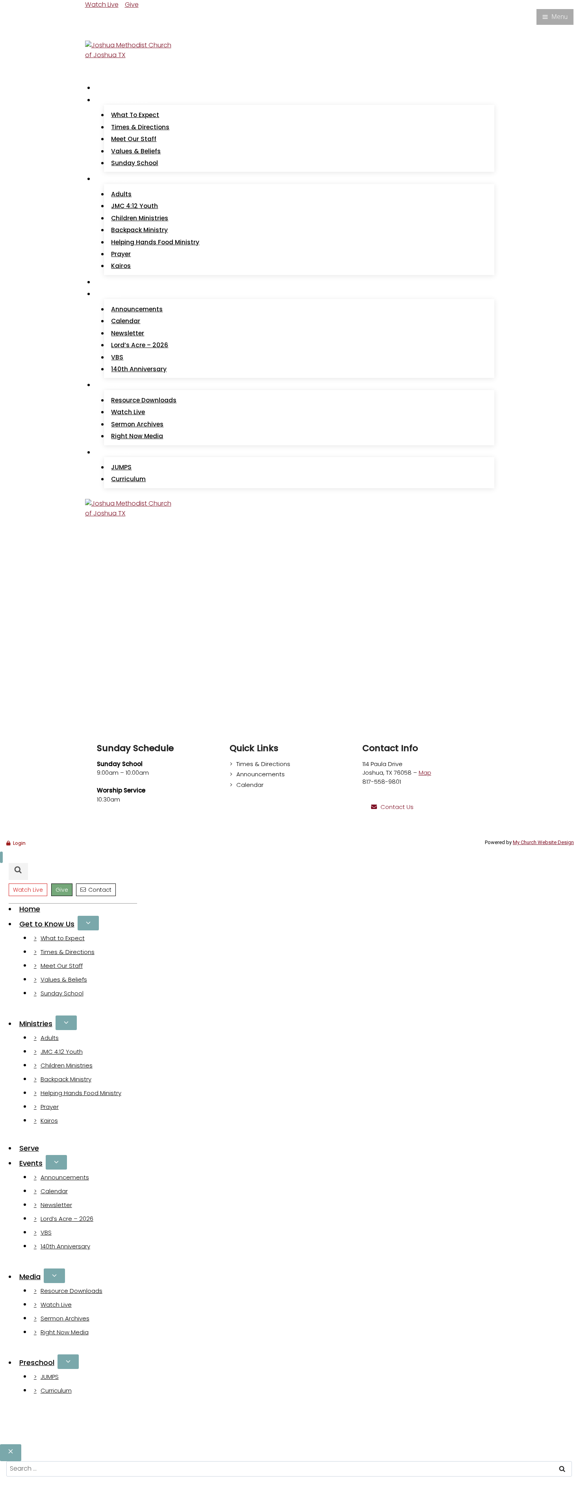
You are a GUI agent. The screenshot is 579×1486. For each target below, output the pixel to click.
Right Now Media (137, 436)
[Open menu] (554, 17)
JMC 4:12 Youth (134, 206)
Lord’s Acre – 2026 (139, 345)
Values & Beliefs (136, 151)
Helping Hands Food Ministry (155, 242)
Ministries (35, 1023)
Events (31, 1163)
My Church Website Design (543, 842)
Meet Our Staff (133, 139)
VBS (117, 357)
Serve (109, 281)
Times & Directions (140, 127)
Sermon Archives (137, 424)
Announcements (137, 309)
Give (132, 4)
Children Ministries (139, 218)
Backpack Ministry (139, 230)
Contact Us (397, 807)
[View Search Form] (92, 32)
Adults (121, 194)
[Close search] (10, 1452)
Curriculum (128, 479)
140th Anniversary (139, 369)
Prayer (121, 254)
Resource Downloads (143, 400)
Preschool (36, 1362)
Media (30, 1276)
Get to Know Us (46, 924)
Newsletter (127, 333)
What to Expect (135, 115)
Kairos (121, 266)
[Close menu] (1, 857)
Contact (99, 890)
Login (19, 843)
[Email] (99, 16)
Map (425, 772)
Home (110, 87)
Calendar (125, 321)
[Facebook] (90, 16)
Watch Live (102, 4)
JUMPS (121, 467)
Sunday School (134, 163)
